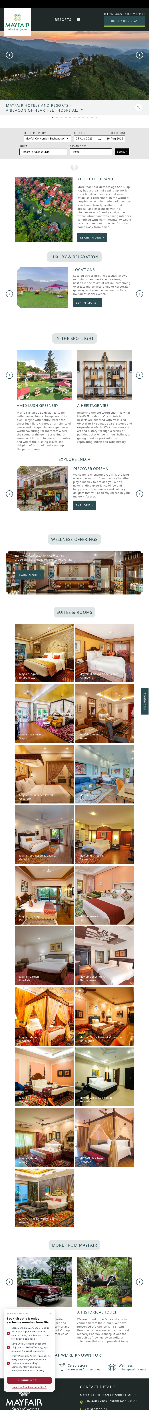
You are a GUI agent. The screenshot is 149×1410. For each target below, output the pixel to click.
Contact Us (145, 701)
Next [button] (139, 55)
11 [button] (96, 117)
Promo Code (78, 146)
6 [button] (74, 117)
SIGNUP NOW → (29, 1380)
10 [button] (92, 117)
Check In (79, 133)
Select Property (35, 133)
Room (23, 146)
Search (122, 151)
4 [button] (66, 117)
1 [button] (53, 117)
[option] (74, 69)
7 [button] (79, 117)
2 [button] (57, 117)
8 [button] (83, 117)
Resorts (63, 19)
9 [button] (87, 117)
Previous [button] (9, 55)
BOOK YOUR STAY (124, 21)
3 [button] (61, 117)
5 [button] (70, 117)
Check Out (118, 133)
